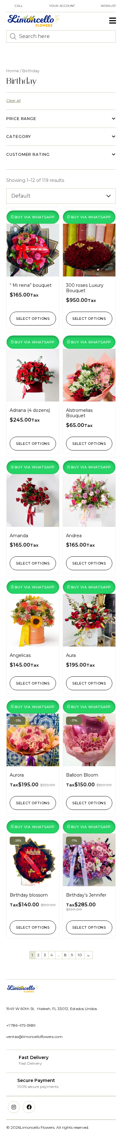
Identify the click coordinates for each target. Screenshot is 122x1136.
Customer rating (28, 154)
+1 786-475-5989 (21, 1025)
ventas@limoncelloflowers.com (34, 1036)
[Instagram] (14, 1107)
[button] (112, 21)
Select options (33, 318)
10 (80, 955)
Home (12, 70)
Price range (21, 118)
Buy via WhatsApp (35, 217)
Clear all (13, 100)
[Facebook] (29, 1107)
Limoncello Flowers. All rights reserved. (54, 1127)
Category (18, 136)
